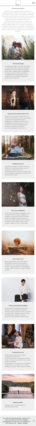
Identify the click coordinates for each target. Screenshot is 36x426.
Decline (25, 423)
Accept (20, 423)
